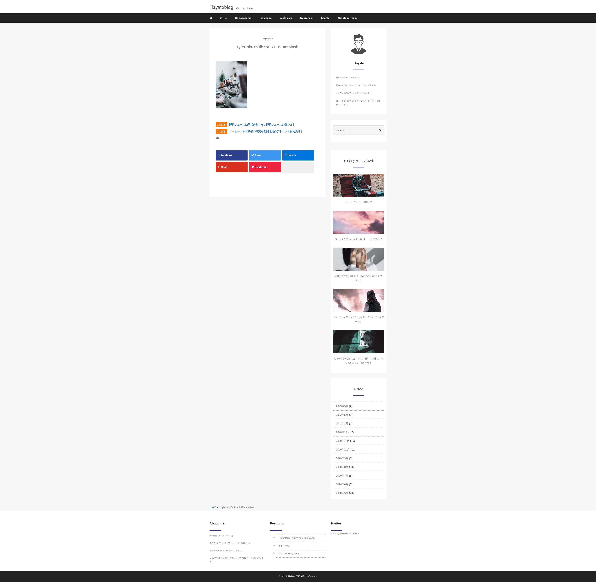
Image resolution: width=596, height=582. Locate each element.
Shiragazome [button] (243, 18)
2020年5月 (342, 493)
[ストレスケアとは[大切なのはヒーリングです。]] (358, 222)
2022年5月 (342, 414)
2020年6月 (342, 484)
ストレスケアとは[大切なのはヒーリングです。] (358, 239)
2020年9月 (342, 458)
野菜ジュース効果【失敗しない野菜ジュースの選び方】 (262, 124)
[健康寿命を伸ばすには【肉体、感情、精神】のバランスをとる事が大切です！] (358, 341)
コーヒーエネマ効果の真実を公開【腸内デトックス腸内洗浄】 (266, 131)
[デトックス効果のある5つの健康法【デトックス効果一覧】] (358, 300)
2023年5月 (342, 406)
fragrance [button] (306, 18)
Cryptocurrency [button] (347, 18)
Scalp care (286, 18)
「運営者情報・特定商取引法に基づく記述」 (297, 538)
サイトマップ (284, 546)
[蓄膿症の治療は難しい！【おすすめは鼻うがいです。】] (358, 259)
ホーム (224, 18)
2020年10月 (343, 449)
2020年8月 (342, 467)
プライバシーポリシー (288, 554)
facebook (226, 155)
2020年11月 (342, 440)
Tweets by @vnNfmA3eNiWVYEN (345, 534)
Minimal (291, 576)
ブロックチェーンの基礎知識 (358, 202)
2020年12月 (343, 432)
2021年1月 (342, 423)
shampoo (266, 18)
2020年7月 (342, 475)
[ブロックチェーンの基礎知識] (358, 185)
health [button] (325, 18)
